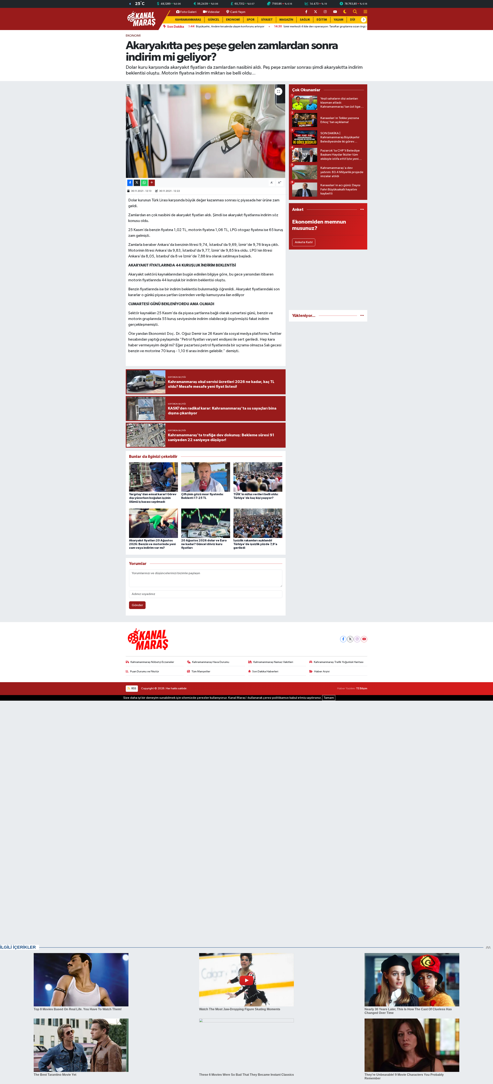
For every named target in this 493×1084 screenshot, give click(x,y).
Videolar (213, 12)
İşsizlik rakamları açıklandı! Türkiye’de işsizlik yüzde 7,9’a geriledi (255, 544)
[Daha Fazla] (151, 183)
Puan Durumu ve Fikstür (144, 671)
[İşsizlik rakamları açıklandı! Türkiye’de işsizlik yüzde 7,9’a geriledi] (257, 523)
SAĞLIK (305, 19)
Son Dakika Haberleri (265, 671)
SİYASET (267, 19)
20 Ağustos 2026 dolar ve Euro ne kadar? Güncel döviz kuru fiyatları (204, 544)
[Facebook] (343, 639)
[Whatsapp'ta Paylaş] (144, 183)
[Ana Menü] (363, 12)
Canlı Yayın (237, 12)
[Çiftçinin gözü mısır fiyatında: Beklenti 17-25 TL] (205, 477)
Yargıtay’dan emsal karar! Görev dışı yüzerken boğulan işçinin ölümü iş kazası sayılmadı (152, 498)
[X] (350, 639)
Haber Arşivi (322, 671)
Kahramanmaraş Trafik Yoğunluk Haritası (338, 662)
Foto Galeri (188, 12)
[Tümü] (362, 209)
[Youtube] (364, 639)
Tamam (329, 697)
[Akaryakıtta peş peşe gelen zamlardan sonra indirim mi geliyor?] (206, 131)
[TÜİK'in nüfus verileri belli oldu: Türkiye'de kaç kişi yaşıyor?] (257, 477)
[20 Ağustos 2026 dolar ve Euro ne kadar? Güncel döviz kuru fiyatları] (205, 523)
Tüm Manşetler (200, 671)
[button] (363, 20)
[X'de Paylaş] (137, 183)
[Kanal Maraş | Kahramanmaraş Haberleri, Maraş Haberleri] (141, 18)
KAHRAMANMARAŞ (188, 19)
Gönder (137, 605)
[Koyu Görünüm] (345, 12)
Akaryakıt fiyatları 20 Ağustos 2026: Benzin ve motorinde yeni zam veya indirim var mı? (152, 544)
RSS (133, 688)
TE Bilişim (361, 688)
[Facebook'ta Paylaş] (130, 183)
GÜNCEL (213, 19)
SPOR (250, 19)
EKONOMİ (233, 19)
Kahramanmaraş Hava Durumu (210, 662)
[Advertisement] (328, 280)
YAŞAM (338, 19)
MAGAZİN (286, 19)
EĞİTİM (322, 19)
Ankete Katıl (304, 242)
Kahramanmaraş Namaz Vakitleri (273, 662)
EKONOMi (133, 35)
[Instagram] (357, 639)
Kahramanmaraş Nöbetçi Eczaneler (152, 662)
